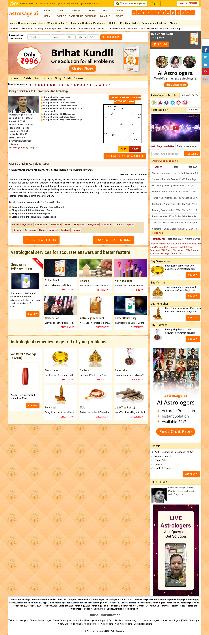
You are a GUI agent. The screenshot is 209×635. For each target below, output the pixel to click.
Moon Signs (176, 28)
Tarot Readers (116, 620)
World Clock (56, 599)
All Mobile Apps (190, 95)
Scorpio (61, 16)
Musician (106, 224)
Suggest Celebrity (41, 240)
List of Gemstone (40, 599)
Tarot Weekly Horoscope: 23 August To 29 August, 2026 (176, 198)
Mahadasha (84, 599)
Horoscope (24, 23)
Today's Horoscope (86, 28)
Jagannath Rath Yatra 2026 (164, 243)
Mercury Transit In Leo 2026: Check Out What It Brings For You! (176, 191)
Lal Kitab (164, 28)
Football (65, 230)
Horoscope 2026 (57, 3)
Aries (47, 10)
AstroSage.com (117, 631)
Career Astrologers (171, 620)
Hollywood (79, 224)
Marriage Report (163, 456)
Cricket (67, 224)
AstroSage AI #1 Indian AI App (31, 602)
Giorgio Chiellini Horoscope (56, 97)
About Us (154, 606)
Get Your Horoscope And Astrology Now (125, 99)
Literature (119, 224)
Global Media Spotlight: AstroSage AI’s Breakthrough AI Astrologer (82, 602)
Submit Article (128, 606)
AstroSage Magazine (165, 160)
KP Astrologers (106, 623)
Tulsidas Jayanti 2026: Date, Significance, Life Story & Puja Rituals (176, 222)
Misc (172, 23)
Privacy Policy (178, 606)
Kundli (31, 3)
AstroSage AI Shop (20, 599)
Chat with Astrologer (131, 3)
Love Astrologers (150, 620)
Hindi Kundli (152, 28)
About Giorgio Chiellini (54, 100)
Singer (42, 230)
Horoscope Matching (32, 28)
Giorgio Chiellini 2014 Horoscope (59, 114)
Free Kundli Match (136, 599)
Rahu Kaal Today (136, 28)
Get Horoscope (111, 37)
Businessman (41, 224)
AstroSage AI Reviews (178, 602)
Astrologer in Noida (116, 599)
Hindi (175, 167)
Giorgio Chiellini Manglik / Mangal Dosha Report (37, 207)
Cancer (90, 10)
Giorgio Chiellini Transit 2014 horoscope (33, 216)
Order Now (191, 474)
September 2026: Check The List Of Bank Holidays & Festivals (176, 228)
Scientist (53, 230)
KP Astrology (191, 599)
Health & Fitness (163, 468)
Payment (165, 606)
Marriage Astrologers (96, 620)
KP (120, 23)
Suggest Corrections (113, 240)
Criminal (17, 230)
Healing (86, 23)
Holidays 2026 (175, 239)
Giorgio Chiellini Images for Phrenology (62, 120)
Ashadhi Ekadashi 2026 (189, 243)
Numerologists (132, 620)
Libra (47, 16)
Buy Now (162, 44)
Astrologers (70, 599)
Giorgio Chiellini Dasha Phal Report (30, 213)
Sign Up (193, 3)
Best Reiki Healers (143, 623)
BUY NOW (32, 314)
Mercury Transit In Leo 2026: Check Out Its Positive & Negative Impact (176, 210)
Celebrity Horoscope (36, 78)
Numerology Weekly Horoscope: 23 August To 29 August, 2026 (176, 185)
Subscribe (193, 110)
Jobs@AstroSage (103, 609)
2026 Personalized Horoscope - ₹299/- (174, 452)
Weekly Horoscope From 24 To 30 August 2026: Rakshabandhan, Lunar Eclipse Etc (176, 173)
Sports (130, 224)
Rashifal (23, 3)
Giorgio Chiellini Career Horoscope (60, 105)
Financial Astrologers (85, 623)
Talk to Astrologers (18, 620)
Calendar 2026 (91, 3)
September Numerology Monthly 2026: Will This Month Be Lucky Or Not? (176, 204)
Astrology (38, 23)
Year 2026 (192, 167)
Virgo (119, 10)
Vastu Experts (65, 623)
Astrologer (30, 230)
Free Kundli (14, 28)
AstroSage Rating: (19, 147)
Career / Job (161, 460)
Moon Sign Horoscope (171, 599)
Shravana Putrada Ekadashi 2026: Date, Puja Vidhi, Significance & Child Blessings (176, 179)
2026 (49, 23)
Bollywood (93, 224)
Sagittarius (76, 16)
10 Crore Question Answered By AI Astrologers (141, 602)
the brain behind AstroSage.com (181, 491)
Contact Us (143, 606)
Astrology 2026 (82, 606)
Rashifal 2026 (42, 3)
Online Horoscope (117, 28)
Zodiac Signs (97, 599)
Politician (56, 224)
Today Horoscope (75, 3)
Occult (58, 23)
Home (12, 23)
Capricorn (91, 16)
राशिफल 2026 (69, 28)
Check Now (67, 289)
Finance (158, 464)
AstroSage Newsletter (162, 146)
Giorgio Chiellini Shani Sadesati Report (32, 210)
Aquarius (105, 16)
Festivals (162, 23)
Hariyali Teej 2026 (179, 247)
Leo (105, 10)
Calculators (148, 23)
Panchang (98, 23)
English (158, 167)
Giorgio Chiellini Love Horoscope (59, 103)
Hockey (76, 230)
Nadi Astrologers (123, 623)
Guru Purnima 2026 (160, 247)
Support (88, 609)
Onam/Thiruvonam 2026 (178, 250)
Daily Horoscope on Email (189, 146)
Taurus (61, 10)
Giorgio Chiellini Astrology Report (59, 117)
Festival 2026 (158, 239)
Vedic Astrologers (191, 620)
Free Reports (72, 23)
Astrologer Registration (125, 609)
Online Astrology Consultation (68, 620)
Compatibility (132, 23)
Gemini (76, 10)
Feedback (115, 606)
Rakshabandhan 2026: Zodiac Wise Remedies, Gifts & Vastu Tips (176, 216)
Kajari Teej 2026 (173, 253)
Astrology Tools (100, 606)
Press (12, 602)
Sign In (183, 3)
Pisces (119, 16)
